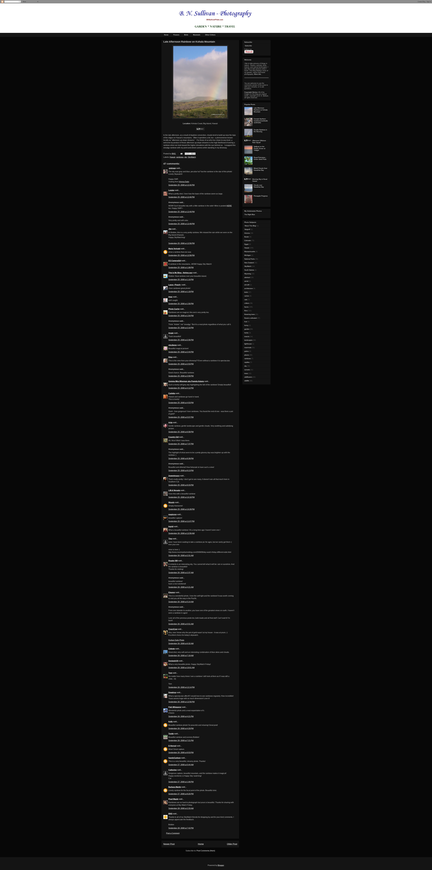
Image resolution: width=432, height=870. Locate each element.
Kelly (170, 722)
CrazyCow (172, 629)
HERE (229, 206)
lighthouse (248, 344)
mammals (247, 347)
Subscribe (248, 46)
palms (246, 351)
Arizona (247, 233)
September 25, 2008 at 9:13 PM (181, 471)
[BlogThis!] (188, 154)
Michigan (247, 255)
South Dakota (249, 270)
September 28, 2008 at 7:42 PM (181, 828)
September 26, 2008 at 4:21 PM (181, 716)
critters (246, 303)
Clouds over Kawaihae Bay (259, 186)
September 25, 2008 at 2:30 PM (181, 340)
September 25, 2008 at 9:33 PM (181, 485)
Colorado (247, 240)
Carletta (171, 393)
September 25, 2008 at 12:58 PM (181, 255)
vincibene (172, 345)
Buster (246, 237)
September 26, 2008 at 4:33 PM (181, 728)
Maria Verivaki (174, 249)
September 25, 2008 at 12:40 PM (181, 185)
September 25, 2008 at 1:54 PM (181, 316)
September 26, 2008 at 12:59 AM (181, 533)
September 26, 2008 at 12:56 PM (181, 702)
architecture (248, 288)
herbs (246, 333)
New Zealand (249, 263)
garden (246, 329)
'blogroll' (247, 229)
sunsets (247, 370)
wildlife (246, 381)
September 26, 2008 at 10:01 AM (181, 668)
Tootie (171, 734)
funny (246, 325)
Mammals (196, 35)
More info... (258, 74)
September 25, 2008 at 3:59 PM (181, 376)
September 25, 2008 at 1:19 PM (181, 292)
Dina (170, 357)
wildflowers (248, 377)
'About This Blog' (250, 226)
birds (246, 292)
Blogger (221, 865)
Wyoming (247, 274)
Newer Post (169, 844)
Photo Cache (174, 309)
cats (245, 299)
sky (185, 157)
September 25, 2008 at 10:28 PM (181, 509)
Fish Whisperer (174, 707)
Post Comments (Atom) (206, 851)
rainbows (179, 157)
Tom (170, 673)
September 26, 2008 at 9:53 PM (181, 753)
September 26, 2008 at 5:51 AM (181, 624)
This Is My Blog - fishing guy (180, 273)
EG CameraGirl (174, 261)
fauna (246, 307)
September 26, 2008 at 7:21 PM (181, 740)
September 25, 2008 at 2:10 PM (181, 328)
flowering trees (249, 314)
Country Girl (173, 437)
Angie (170, 333)
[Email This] (186, 154)
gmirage (172, 168)
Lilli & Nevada (174, 490)
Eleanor (171, 592)
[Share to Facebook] (192, 154)
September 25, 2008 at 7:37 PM (181, 444)
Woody (171, 502)
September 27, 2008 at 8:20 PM (181, 794)
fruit (245, 322)
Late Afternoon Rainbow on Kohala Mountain (261, 110)
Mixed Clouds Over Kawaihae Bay (260, 169)
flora (246, 310)
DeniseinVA (173, 661)
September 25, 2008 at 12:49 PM (181, 224)
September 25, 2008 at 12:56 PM (181, 243)
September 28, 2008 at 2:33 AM (181, 808)
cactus (246, 296)
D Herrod (172, 746)
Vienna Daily (184, 182)
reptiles (247, 362)
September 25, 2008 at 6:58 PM (181, 432)
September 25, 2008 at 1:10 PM (181, 280)
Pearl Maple (173, 799)
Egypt (246, 244)
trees (246, 373)
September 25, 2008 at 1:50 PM (181, 304)
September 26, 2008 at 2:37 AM (181, 573)
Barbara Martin (174, 787)
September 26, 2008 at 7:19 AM (181, 656)
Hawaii (172, 157)
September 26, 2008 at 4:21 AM (181, 587)
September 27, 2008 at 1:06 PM (181, 782)
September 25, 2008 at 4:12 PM (181, 388)
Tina (170, 539)
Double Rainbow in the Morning (260, 131)
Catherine (172, 770)
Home (166, 35)
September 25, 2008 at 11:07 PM (181, 521)
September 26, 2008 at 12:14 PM (181, 687)
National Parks (249, 259)
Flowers (176, 35)
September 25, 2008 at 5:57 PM (181, 417)
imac (170, 297)
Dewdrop (172, 692)
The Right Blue (249, 214)
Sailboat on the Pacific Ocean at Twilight (259, 148)
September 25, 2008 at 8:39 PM (181, 458)
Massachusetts (249, 251)
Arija (170, 422)
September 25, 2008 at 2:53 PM (181, 364)
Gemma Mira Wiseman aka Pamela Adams (186, 381)
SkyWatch (192, 157)
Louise (171, 190)
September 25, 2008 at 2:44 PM (181, 352)
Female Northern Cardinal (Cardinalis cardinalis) (261, 121)
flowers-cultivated (250, 318)
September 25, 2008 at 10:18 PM (181, 497)
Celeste (171, 649)
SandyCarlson (174, 758)
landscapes (248, 340)
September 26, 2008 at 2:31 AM (181, 555)
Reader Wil (173, 561)
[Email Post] (181, 154)
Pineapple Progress (261, 196)
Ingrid (170, 526)
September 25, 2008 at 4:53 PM (181, 403)
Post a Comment (172, 833)
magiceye (172, 514)
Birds (186, 35)
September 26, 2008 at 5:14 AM (181, 602)
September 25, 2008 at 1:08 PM (181, 268)
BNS (170, 814)
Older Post (232, 844)
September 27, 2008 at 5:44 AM (181, 765)
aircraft (246, 285)
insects (246, 336)
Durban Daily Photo (176, 640)
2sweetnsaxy (174, 476)
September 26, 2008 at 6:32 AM (181, 643)
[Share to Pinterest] (194, 154)
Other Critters (210, 35)
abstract (247, 277)
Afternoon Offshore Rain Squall (259, 141)
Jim (169, 229)
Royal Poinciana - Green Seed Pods (260, 158)
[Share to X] (190, 154)
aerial (246, 281)
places (246, 355)
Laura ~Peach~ (174, 285)
